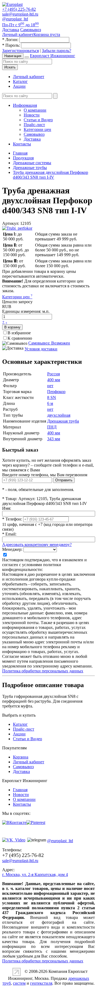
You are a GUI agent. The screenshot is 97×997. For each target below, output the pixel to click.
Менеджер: (12, 549)
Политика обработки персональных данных (42, 671)
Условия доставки (41, 349)
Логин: (10, 39)
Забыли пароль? (56, 50)
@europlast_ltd (15, 19)
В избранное (19, 333)
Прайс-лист (34, 124)
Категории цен (37, 129)
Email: (9, 534)
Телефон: (12, 519)
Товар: (9, 498)
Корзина (20, 757)
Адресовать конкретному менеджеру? (37, 544)
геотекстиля (41, 983)
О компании (35, 110)
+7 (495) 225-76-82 (19, 9)
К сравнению (20, 338)
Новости (32, 115)
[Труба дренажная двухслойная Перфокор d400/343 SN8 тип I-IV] (17, 228)
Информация (25, 105)
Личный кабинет (28, 76)
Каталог (20, 81)
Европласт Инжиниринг (52, 55)
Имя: (6, 508)
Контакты (22, 144)
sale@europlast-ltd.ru (20, 14)
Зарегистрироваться (20, 50)
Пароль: (11, 45)
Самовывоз (34, 134)
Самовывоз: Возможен (49, 343)
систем (19, 983)
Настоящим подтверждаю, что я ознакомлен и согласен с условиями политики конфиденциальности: (44, 565)
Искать (10, 67)
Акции (19, 86)
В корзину (12, 327)
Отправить (63, 480)
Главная (20, 789)
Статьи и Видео (38, 120)
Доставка (32, 139)
